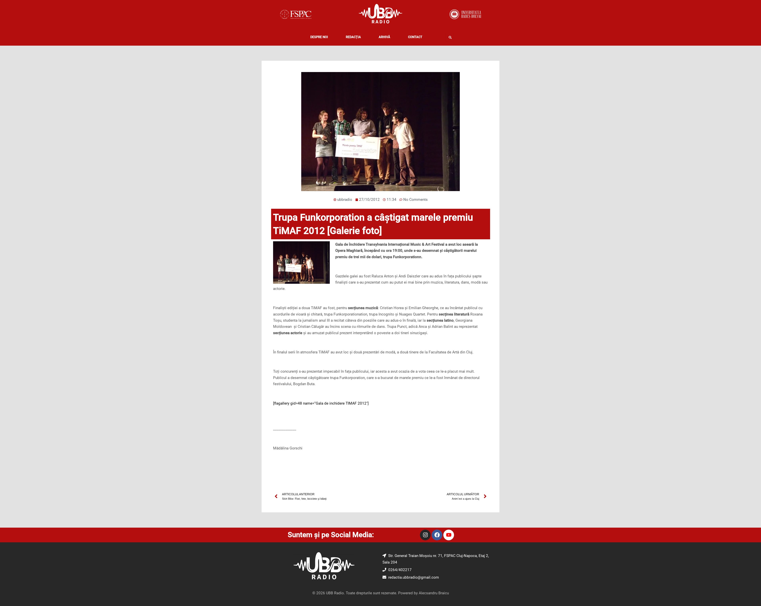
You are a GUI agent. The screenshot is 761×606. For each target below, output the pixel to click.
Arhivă (384, 37)
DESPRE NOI (319, 37)
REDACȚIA (353, 37)
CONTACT (415, 37)
